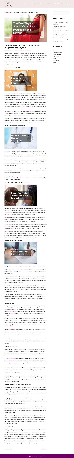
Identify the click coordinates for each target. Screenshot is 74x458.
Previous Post (8, 449)
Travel (54, 62)
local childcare (14, 358)
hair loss (16, 99)
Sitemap (44, 456)
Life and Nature (56, 60)
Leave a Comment (15, 50)
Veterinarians (7, 217)
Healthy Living (56, 56)
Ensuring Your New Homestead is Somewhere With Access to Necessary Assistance (60, 35)
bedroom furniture (10, 228)
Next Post (44, 449)
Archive (55, 50)
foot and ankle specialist (14, 329)
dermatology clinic (29, 111)
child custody (28, 268)
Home (21, 50)
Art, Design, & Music (57, 52)
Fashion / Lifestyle (57, 54)
